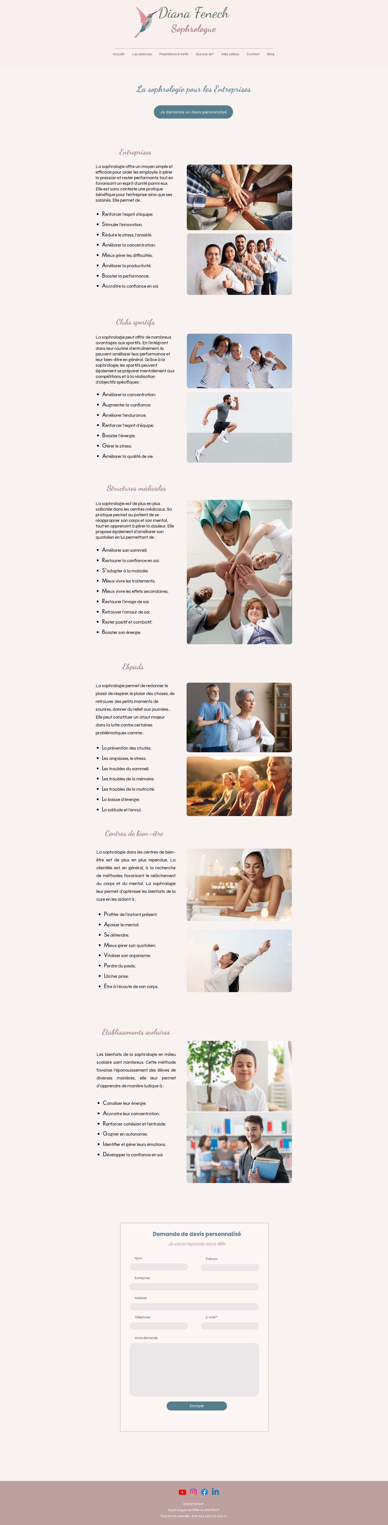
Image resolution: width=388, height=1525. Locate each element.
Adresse (141, 1298)
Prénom (212, 1259)
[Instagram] (193, 1492)
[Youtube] (182, 1492)
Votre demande (146, 1338)
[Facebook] (204, 1492)
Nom (138, 1258)
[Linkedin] (215, 1492)
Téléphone (142, 1317)
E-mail (211, 1317)
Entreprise (142, 1278)
